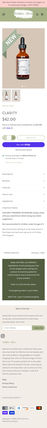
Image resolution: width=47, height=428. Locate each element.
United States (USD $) (11, 398)
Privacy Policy (8, 383)
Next (43, 252)
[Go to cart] (42, 14)
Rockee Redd (8, 106)
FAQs (4, 379)
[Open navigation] (3, 14)
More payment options (23, 150)
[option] (23, 58)
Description (7, 174)
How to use (7, 194)
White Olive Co (22, 419)
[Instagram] (4, 335)
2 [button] (25, 86)
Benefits (6, 181)
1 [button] (22, 86)
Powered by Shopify (10, 421)
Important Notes (10, 208)
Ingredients (7, 201)
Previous (35, 252)
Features (6, 187)
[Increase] (13, 137)
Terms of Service (9, 387)
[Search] (37, 14)
